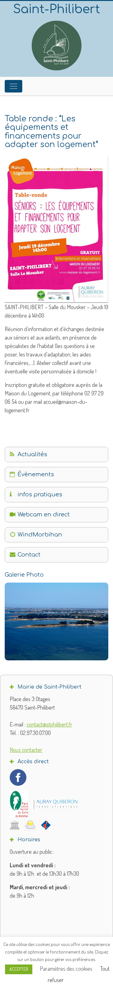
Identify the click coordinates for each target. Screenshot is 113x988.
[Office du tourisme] (46, 825)
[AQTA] (55, 804)
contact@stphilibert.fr (49, 724)
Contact (29, 555)
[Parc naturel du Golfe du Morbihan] (19, 804)
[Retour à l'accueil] (56, 45)
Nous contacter (26, 749)
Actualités (32, 454)
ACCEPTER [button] (18, 969)
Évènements (36, 474)
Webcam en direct (44, 514)
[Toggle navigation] (13, 86)
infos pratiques (40, 494)
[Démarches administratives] (15, 825)
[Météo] (30, 825)
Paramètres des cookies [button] (66, 968)
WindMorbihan (40, 534)
